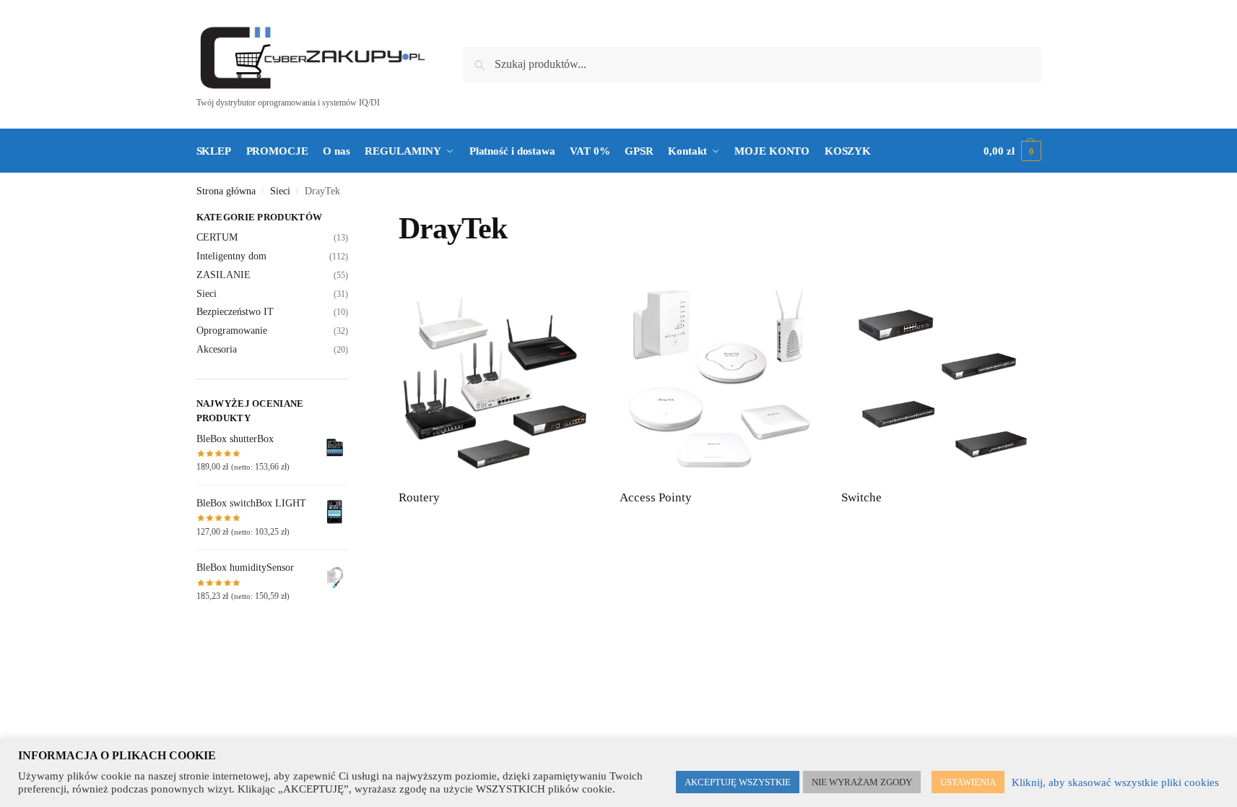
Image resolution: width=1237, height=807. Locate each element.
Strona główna (226, 191)
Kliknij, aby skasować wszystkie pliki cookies (1115, 782)
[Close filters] (352, 219)
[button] (1012, 151)
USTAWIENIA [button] (968, 782)
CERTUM (217, 237)
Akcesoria (216, 349)
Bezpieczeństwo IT (235, 311)
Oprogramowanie (231, 330)
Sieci (280, 191)
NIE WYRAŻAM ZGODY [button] (862, 782)
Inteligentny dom (231, 256)
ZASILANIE (223, 274)
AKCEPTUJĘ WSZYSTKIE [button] (738, 782)
